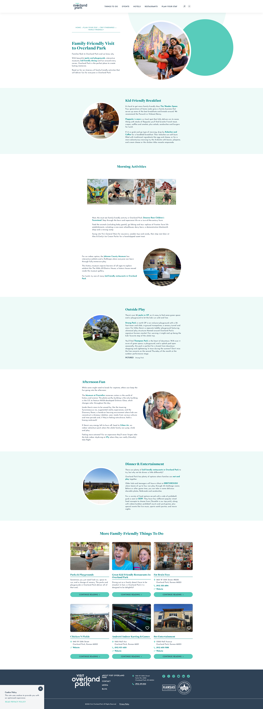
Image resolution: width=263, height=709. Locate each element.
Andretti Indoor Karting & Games (131, 636)
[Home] (80, 6)
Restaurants (151, 6)
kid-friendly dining (88, 60)
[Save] (189, 566)
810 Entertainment (164, 636)
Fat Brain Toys (162, 574)
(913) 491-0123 (140, 683)
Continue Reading (172, 594)
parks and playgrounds (95, 57)
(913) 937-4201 (121, 647)
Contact (106, 681)
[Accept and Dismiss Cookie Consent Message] (40, 688)
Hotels (137, 6)
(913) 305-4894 (162, 585)
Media (105, 685)
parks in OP (143, 314)
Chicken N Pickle (80, 636)
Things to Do (111, 6)
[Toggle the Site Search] (184, 6)
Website (159, 589)
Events (125, 6)
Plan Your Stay (169, 6)
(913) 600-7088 (162, 647)
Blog (104, 689)
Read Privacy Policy (15, 702)
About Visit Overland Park (113, 676)
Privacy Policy (124, 704)
